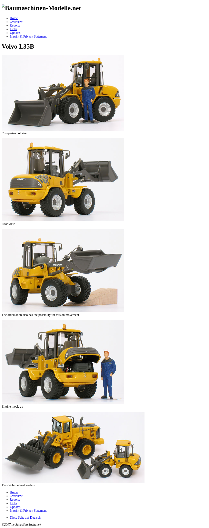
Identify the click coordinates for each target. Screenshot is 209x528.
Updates (15, 32)
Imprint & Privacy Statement (28, 36)
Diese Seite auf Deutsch (25, 517)
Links (13, 29)
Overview (16, 21)
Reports (15, 25)
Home (14, 18)
